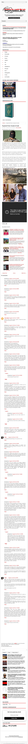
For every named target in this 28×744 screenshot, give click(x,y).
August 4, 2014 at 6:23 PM (14, 451)
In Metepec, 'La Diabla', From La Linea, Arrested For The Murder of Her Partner (16, 230)
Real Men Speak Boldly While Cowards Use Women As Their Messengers (16, 265)
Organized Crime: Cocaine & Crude (10, 126)
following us (20, 736)
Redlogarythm (7, 72)
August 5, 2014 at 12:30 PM (17, 413)
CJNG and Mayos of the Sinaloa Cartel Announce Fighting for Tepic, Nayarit (15, 655)
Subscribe (14, 718)
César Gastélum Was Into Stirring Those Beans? (16, 694)
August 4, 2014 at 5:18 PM (17, 375)
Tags (9, 652)
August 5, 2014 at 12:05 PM (14, 547)
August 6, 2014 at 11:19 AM (14, 592)
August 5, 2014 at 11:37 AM (14, 501)
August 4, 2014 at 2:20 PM (14, 427)
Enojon (6, 58)
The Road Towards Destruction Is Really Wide (16, 661)
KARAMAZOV (7, 66)
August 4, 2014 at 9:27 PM (14, 481)
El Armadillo (7, 54)
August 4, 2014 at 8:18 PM (14, 461)
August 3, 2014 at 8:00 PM (14, 311)
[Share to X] (5, 223)
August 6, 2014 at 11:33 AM (14, 607)
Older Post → (23, 273)
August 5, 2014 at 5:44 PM (13, 577)
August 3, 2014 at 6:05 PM (14, 278)
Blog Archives (15, 652)
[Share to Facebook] (6, 223)
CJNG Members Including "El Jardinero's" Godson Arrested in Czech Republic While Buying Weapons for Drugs (15, 688)
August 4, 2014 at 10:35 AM (14, 353)
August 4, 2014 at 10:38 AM (14, 365)
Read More (5, 235)
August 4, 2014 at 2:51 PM (13, 437)
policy (6, 47)
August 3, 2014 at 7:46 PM (14, 303)
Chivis (5, 437)
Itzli (5, 62)
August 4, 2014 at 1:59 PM (14, 395)
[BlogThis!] (4, 223)
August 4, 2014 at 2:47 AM (14, 334)
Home (14, 273)
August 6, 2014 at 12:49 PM (17, 419)
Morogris (6, 68)
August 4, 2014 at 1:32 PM (14, 383)
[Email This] (2, 223)
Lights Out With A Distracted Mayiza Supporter (16, 681)
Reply (5, 285)
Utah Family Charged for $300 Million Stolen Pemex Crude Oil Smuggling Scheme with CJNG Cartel (16, 668)
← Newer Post (4, 273)
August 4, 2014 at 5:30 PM (14, 443)
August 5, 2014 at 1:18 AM (17, 474)
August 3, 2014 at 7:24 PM (14, 295)
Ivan (5, 64)
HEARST (6, 60)
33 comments (18, 127)
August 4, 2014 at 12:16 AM (14, 325)
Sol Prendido (7, 76)
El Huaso (6, 56)
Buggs (6, 52)
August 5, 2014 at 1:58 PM (14, 565)
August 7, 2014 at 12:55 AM (17, 494)
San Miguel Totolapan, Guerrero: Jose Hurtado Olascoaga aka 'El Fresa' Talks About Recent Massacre (16, 247)
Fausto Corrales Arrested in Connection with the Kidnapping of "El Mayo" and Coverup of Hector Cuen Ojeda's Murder (16, 675)
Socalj (6, 74)
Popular (4, 652)
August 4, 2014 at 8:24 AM (14, 341)
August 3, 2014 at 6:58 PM (14, 288)
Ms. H (6, 70)
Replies (6, 373)
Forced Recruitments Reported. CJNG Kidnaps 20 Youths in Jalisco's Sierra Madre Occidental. (16, 239)
